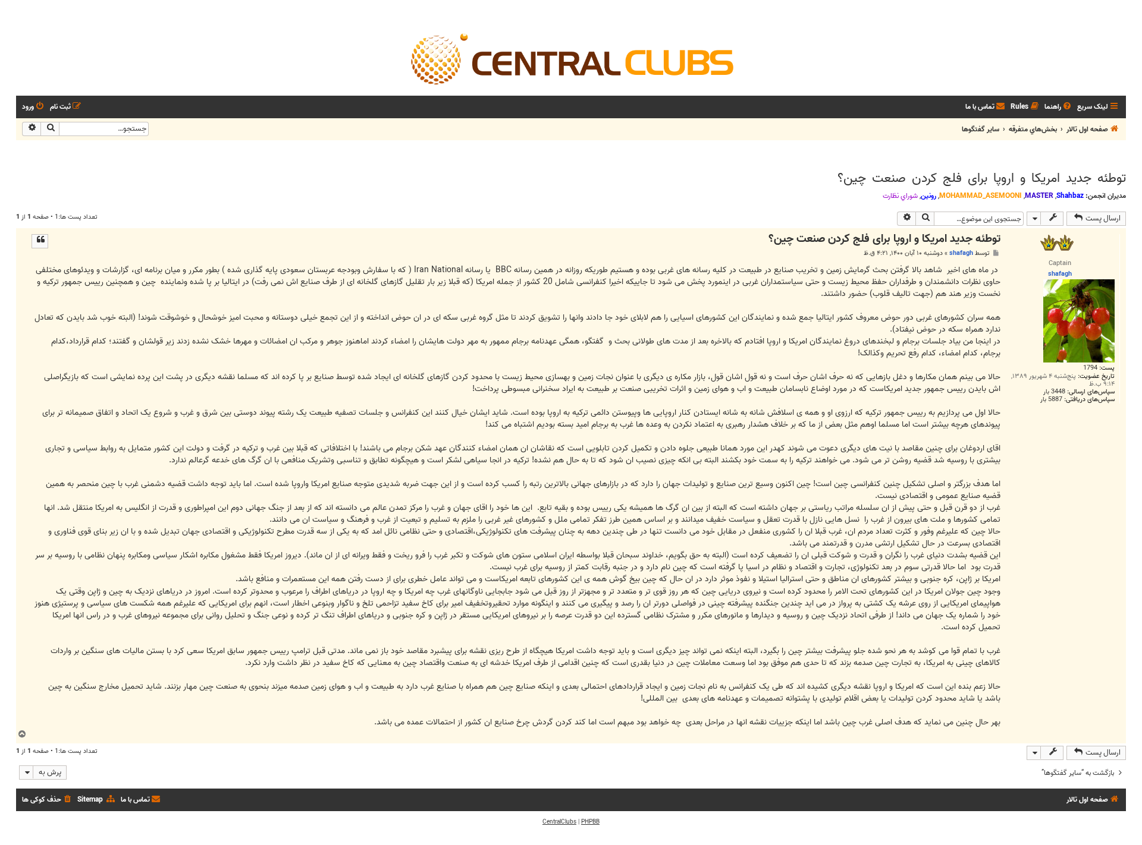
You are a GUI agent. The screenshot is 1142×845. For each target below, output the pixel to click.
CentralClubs (559, 822)
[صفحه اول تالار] (571, 58)
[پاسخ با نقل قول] (40, 241)
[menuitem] (1058, 107)
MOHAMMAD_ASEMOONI (980, 195)
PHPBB (590, 822)
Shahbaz (1070, 195)
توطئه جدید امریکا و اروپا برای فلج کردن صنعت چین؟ (981, 178)
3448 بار (1054, 392)
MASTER (1039, 195)
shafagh (961, 253)
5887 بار (1051, 399)
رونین (928, 195)
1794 (1090, 368)
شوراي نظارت (900, 196)
